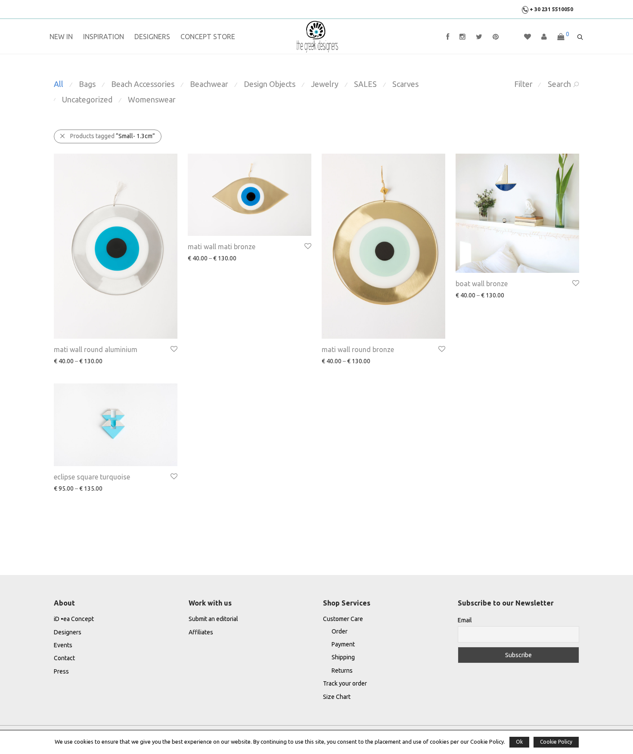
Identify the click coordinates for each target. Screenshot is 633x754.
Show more (65, 361)
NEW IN (61, 36)
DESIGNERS (152, 36)
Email (465, 620)
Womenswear (152, 99)
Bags (87, 84)
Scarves (405, 84)
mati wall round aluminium (95, 349)
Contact (64, 658)
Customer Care (343, 618)
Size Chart (337, 696)
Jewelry (324, 84)
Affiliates (201, 632)
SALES (365, 84)
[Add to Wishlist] (173, 349)
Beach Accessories (142, 84)
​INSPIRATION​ (103, 36)
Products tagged (112, 136)
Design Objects (269, 84)
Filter (523, 84)
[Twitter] (479, 36)
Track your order (345, 683)
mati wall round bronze (358, 349)
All (58, 84)
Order (340, 631)
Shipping (343, 657)
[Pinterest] (495, 36)
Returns (342, 670)
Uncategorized (87, 99)
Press (61, 671)
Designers (67, 632)
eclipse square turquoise (92, 477)
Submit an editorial (213, 618)
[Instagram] (462, 36)
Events (63, 645)
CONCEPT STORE (207, 36)
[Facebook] (447, 36)
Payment (343, 644)
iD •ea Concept (74, 618)
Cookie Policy (556, 742)
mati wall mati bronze (221, 246)
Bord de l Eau (112, 361)
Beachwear (209, 84)
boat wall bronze (482, 283)
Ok (519, 742)
